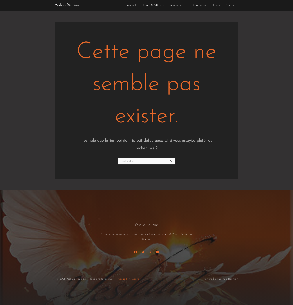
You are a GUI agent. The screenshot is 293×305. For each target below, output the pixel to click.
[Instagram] (150, 252)
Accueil (131, 5)
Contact (230, 5)
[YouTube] (157, 252)
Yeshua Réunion (67, 5)
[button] (162, 5)
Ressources (176, 5)
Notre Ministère (151, 5)
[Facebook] (135, 252)
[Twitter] (142, 252)
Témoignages (199, 5)
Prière (216, 5)
